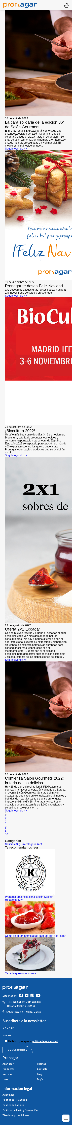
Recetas (41, 1063)
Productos (8, 1069)
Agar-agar (8, 1063)
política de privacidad (45, 1041)
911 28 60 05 (34, 1002)
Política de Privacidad (15, 1099)
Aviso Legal (9, 1094)
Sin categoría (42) (31, 844)
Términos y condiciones (16, 1115)
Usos (5, 1079)
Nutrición (8, 1074)
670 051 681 (19, 1002)
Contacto (42, 1069)
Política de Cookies (13, 1105)
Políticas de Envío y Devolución (20, 1110)
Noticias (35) (12, 844)
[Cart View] (66, 5)
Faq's (40, 1079)
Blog (39, 1074)
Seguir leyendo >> (16, 148)
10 (6, 834)
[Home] (20, 5)
